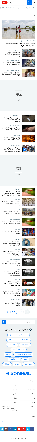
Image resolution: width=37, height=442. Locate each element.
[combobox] (18, 322)
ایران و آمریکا (14, 359)
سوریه (17, 364)
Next (13, 312)
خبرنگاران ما (32, 407)
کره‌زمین (15, 390)
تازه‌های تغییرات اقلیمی (14, 125)
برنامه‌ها (15, 402)
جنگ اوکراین (24, 344)
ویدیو (33, 402)
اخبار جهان (17, 189)
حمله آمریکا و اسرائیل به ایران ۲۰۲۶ (18, 340)
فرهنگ (15, 398)
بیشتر (33, 422)
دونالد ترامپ (12, 344)
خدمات (33, 416)
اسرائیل (7, 364)
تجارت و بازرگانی (30, 390)
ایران (25, 359)
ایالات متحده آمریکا (18, 349)
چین (19, 209)
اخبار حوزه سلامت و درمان (28, 41)
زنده (4, 2)
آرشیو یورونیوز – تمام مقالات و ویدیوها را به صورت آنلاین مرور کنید (9, 408)
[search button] (4, 322)
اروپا (34, 385)
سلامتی (15, 394)
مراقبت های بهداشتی (14, 115)
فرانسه (18, 269)
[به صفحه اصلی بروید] (29, 2)
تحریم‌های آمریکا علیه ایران (23, 354)
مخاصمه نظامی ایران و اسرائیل (26, 8)
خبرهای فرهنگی (16, 135)
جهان (16, 385)
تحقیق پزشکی (28, 364)
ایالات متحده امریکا (14, 145)
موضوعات (32, 381)
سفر (34, 398)
